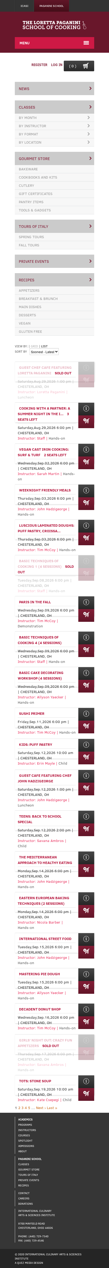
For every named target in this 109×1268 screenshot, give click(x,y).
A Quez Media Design (29, 1263)
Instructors (27, 1130)
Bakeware (28, 168)
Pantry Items (31, 201)
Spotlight (25, 1140)
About (22, 1151)
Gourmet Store (34, 158)
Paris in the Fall (35, 601)
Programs (25, 1125)
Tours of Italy (33, 226)
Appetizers (29, 290)
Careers (23, 1198)
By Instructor (32, 125)
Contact (24, 1193)
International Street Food (45, 938)
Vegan (24, 323)
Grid (34, 346)
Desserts (27, 314)
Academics (25, 1119)
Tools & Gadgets (35, 209)
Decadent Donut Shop (40, 1009)
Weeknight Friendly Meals (45, 490)
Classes (27, 107)
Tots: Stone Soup (35, 1080)
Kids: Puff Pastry (35, 744)
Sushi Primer (31, 713)
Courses (24, 1135)
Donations (25, 1203)
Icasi (24, 6)
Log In (56, 64)
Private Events (34, 261)
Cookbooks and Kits (38, 177)
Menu (25, 42)
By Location (30, 142)
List (44, 346)
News (24, 88)
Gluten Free (30, 331)
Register (39, 64)
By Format (28, 133)
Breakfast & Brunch (38, 298)
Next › (41, 1107)
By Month (28, 117)
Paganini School (51, 6)
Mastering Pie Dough (39, 973)
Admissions (26, 1146)
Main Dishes (30, 306)
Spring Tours (31, 236)
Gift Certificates (35, 193)
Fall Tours (29, 244)
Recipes (26, 279)
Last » (52, 1107)
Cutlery (26, 185)
